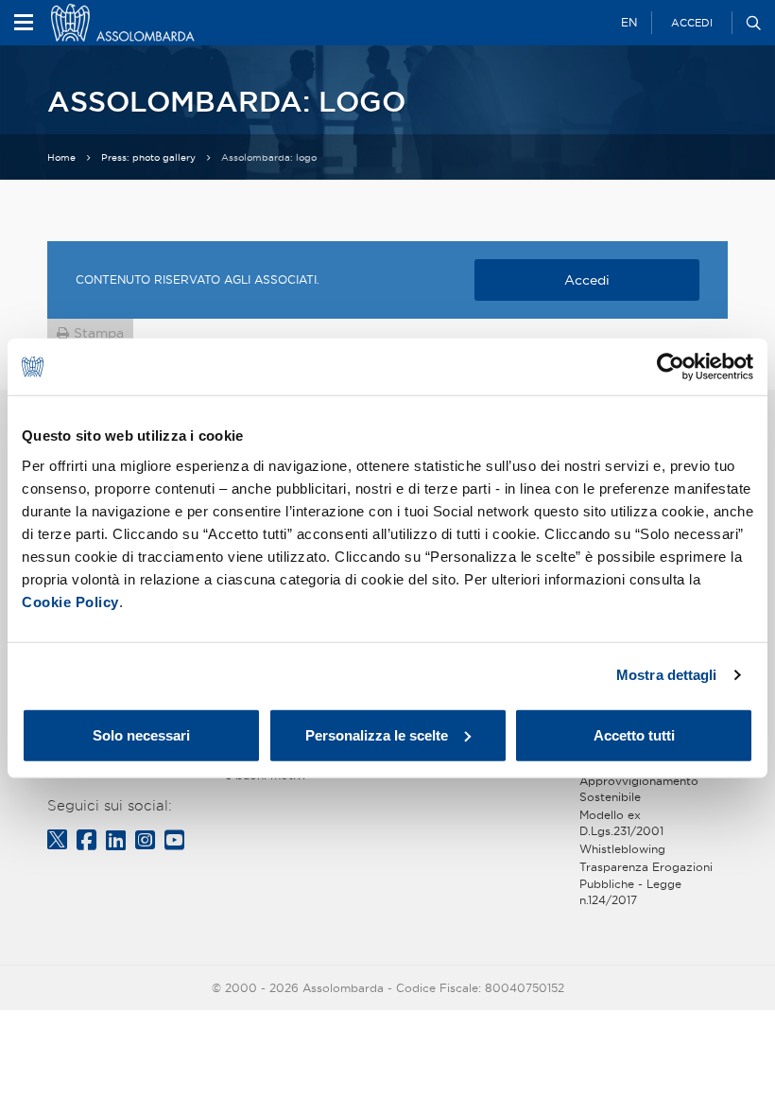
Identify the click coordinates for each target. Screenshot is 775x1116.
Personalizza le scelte (376, 734)
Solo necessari (141, 734)
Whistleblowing (622, 849)
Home (61, 157)
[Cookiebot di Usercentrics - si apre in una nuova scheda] (670, 367)
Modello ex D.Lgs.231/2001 (621, 823)
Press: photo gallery (148, 157)
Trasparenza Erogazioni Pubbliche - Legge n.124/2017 (646, 883)
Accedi (692, 22)
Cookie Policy (70, 601)
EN (629, 22)
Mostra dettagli (666, 675)
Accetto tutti (634, 734)
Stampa (99, 332)
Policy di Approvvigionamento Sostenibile (638, 781)
